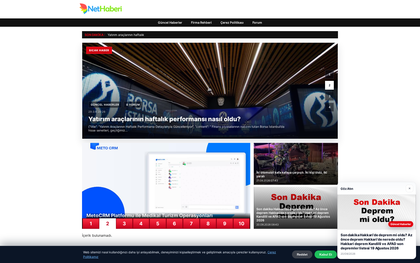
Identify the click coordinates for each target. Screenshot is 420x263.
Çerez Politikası (232, 22)
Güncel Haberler (170, 22)
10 (241, 223)
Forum (257, 22)
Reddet (302, 254)
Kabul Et (325, 254)
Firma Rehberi (201, 22)
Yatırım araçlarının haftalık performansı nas (138, 35)
